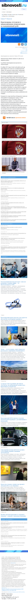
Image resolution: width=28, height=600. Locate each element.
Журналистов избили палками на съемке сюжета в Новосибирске (11, 228)
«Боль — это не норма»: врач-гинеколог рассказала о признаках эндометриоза (13, 349)
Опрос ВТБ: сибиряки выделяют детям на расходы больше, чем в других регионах (14, 196)
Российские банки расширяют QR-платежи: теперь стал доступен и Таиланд (12, 203)
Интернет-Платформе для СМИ (14, 592)
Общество (5, 16)
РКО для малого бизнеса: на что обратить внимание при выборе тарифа (12, 188)
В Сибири (5, 14)
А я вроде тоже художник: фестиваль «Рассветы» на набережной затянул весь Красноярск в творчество (13, 385)
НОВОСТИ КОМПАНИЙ (9, 177)
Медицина (3, 279)
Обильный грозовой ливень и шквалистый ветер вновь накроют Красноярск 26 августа (14, 523)
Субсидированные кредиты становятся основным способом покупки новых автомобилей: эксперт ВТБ (13, 216)
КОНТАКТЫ (10, 551)
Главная (3, 18)
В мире (10, 14)
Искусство (3, 381)
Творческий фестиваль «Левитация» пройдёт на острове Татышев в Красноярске (13, 543)
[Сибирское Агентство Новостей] (14, 5)
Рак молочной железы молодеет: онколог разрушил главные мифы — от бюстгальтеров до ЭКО (13, 283)
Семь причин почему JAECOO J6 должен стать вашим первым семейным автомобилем (12, 451)
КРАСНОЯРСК (9, 1)
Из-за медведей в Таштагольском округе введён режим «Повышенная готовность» (12, 527)
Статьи (3, 12)
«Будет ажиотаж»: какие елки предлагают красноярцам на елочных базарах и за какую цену (13, 239)
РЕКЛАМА (19, 551)
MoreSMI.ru (22, 592)
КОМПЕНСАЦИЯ (24, 51)
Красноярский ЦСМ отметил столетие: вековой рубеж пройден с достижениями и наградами (14, 419)
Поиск (24, 9)
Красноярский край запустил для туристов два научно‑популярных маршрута (14, 318)
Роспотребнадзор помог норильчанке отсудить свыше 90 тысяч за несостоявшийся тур (13, 156)
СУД (26, 50)
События (3, 481)
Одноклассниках (20, 117)
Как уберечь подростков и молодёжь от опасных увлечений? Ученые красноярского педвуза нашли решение (13, 212)
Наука (2, 315)
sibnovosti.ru (13, 563)
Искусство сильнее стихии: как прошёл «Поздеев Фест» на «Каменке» (12, 485)
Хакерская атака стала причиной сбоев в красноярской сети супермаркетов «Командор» (13, 536)
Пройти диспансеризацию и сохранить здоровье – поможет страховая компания (13, 515)
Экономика (11, 16)
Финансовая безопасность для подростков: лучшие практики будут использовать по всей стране (13, 220)
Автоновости (4, 447)
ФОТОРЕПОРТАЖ (7, 223)
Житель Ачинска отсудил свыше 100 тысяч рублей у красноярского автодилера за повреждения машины (13, 139)
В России (15, 14)
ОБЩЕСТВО (24, 48)
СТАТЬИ (4, 256)
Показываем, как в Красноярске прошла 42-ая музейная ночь (13, 233)
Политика (20, 14)
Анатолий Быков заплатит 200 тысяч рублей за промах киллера (13, 172)
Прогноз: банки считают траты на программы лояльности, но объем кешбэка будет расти (13, 181)
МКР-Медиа (9, 12)
